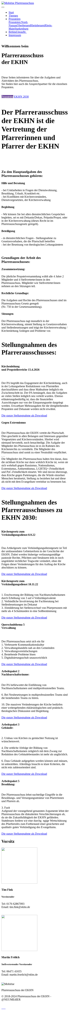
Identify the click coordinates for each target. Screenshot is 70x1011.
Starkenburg (21, 28)
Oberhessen (23, 25)
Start (11, 12)
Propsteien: (15, 22)
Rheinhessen (37, 25)
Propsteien (14, 18)
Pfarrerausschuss (24, 3)
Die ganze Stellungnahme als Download (24, 415)
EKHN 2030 (21, 96)
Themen (13, 15)
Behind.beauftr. (18, 31)
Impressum (15, 35)
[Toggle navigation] (2, 7)
